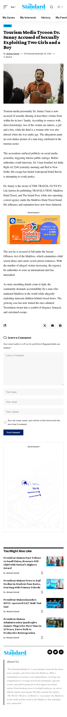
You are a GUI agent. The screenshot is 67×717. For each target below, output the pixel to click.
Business (53, 604)
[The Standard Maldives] (33, 6)
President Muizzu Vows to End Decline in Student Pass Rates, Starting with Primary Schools (22, 584)
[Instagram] (61, 652)
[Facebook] (49, 652)
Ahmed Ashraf (12, 54)
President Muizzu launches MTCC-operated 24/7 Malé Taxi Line (22, 603)
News (8, 26)
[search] (51, 7)
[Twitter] (55, 652)
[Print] (60, 325)
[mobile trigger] (6, 6)
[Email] (52, 325)
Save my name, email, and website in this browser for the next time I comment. (34, 422)
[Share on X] (44, 325)
